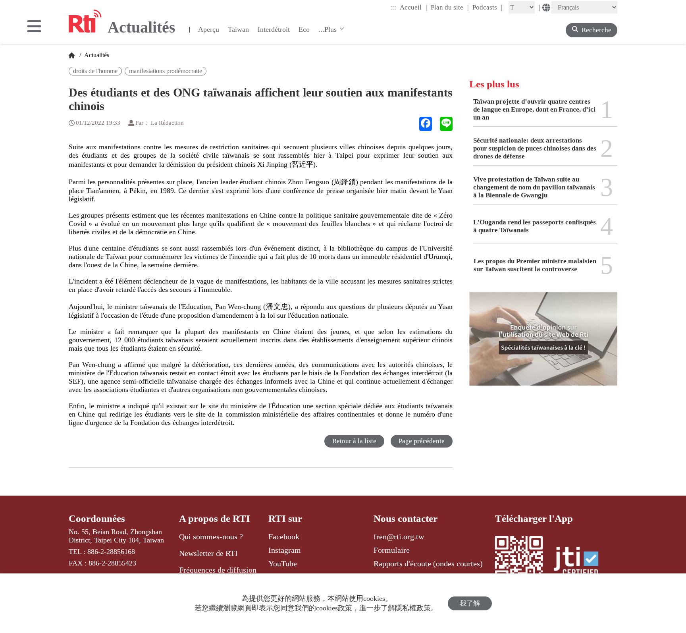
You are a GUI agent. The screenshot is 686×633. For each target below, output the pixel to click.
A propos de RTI (214, 518)
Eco (304, 29)
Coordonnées (97, 518)
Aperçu (208, 29)
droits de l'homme (95, 71)
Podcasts (487, 7)
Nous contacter (405, 518)
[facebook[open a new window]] (425, 124)
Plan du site (450, 7)
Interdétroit (274, 29)
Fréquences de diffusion (217, 569)
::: (393, 7)
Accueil (413, 7)
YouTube (282, 563)
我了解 (470, 603)
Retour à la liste (354, 441)
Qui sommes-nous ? (211, 536)
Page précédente (422, 441)
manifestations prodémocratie (165, 71)
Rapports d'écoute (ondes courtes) (428, 563)
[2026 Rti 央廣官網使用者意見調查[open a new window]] (543, 344)
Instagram (284, 550)
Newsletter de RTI (208, 553)
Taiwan (238, 29)
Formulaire (392, 550)
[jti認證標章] (580, 563)
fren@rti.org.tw (399, 536)
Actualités (96, 55)
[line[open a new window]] (446, 124)
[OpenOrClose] (34, 27)
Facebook (283, 536)
